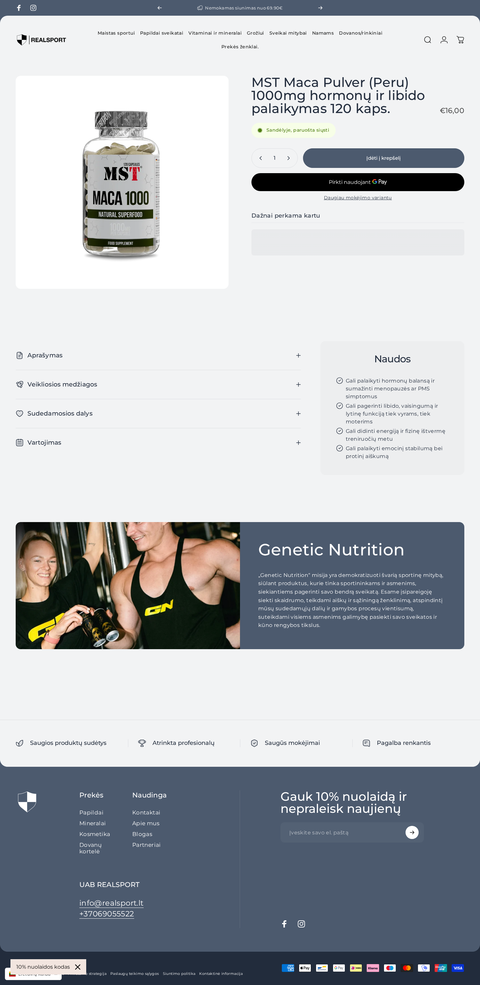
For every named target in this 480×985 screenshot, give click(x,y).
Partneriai (146, 844)
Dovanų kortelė (90, 848)
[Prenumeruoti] (412, 832)
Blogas (142, 833)
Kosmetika (94, 833)
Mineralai (92, 823)
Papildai (91, 812)
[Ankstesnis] (159, 8)
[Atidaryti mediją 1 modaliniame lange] (122, 182)
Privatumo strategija (87, 973)
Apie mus (145, 823)
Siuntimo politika (179, 973)
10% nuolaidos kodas (43, 967)
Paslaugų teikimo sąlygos (134, 973)
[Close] (77, 967)
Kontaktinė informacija (221, 973)
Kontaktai (146, 812)
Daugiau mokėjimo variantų (358, 198)
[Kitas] (320, 8)
